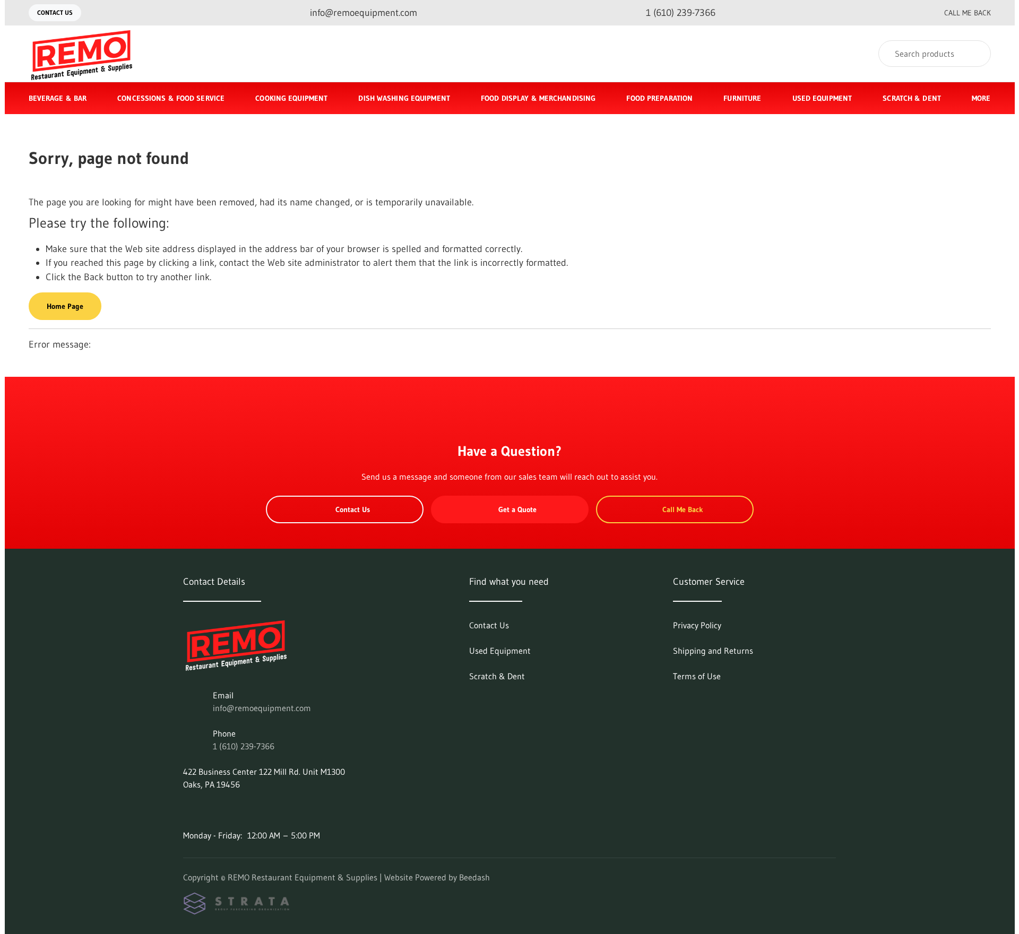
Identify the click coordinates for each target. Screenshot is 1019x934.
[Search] (976, 53)
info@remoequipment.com (262, 708)
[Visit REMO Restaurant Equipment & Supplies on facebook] (188, 810)
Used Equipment (822, 98)
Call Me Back (967, 13)
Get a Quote (517, 509)
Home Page (65, 306)
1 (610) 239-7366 (243, 746)
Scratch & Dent (912, 98)
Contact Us (55, 12)
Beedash (474, 877)
